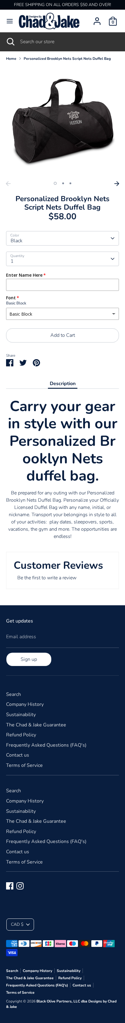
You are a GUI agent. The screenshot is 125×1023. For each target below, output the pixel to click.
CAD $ (17, 924)
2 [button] (63, 183)
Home (11, 58)
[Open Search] (10, 41)
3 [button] (70, 183)
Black (16, 240)
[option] (62, 122)
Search (13, 694)
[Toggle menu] (10, 21)
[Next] (116, 183)
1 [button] (55, 183)
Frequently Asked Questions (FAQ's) (46, 745)
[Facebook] (9, 885)
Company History (25, 704)
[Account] (97, 18)
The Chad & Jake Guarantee (36, 725)
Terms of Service (24, 765)
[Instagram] (20, 885)
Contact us (17, 755)
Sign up (29, 659)
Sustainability (21, 714)
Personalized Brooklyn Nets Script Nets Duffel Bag (67, 58)
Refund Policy (21, 735)
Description (63, 383)
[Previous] (8, 183)
